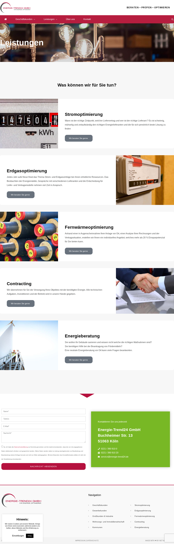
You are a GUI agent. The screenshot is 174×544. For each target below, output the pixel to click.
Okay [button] (30, 536)
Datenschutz (92, 541)
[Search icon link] (172, 19)
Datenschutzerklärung (21, 447)
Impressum (80, 541)
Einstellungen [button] (18, 535)
